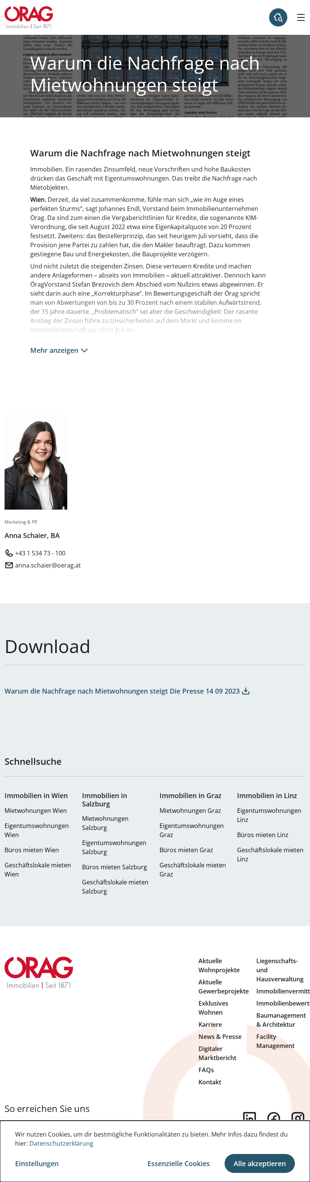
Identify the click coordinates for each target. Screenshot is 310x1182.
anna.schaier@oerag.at (48, 565)
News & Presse (220, 1036)
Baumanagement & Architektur (281, 1020)
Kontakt (209, 1082)
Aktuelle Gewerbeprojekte (223, 986)
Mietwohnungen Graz (190, 810)
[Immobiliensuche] (278, 17)
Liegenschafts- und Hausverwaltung (280, 970)
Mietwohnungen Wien (36, 810)
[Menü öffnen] (300, 17)
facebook (273, 1118)
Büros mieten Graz (186, 850)
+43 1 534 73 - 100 (40, 553)
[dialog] (155, 1151)
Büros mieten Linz (262, 835)
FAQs (206, 1070)
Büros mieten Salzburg (114, 867)
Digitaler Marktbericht (217, 1053)
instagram (297, 1118)
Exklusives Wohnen (213, 1008)
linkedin (249, 1118)
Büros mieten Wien (32, 850)
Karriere (210, 1024)
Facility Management (275, 1041)
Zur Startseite (29, 17)
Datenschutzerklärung (61, 1143)
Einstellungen (37, 1163)
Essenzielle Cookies (178, 1163)
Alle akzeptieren (260, 1163)
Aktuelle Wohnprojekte (219, 965)
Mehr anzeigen (54, 350)
